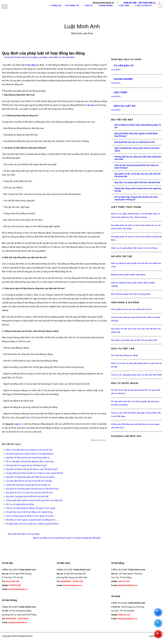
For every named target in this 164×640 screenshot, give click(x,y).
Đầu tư (89, 6)
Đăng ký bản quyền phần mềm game (128, 275)
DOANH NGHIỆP (123, 79)
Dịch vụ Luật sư (144, 6)
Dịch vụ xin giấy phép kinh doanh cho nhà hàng (134, 248)
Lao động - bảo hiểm (48, 57)
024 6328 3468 (145, 3)
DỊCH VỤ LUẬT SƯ (125, 106)
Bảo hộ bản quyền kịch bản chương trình (131, 294)
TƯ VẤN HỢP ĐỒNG (67, 57)
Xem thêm (115, 69)
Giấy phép (124, 6)
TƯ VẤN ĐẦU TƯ (124, 65)
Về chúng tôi (73, 6)
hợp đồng (31, 65)
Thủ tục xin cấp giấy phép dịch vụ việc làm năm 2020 (136, 375)
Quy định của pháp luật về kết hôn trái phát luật (137, 182)
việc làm (90, 105)
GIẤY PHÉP (120, 92)
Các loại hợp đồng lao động (124, 355)
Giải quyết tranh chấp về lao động (21, 57)
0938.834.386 (130, 3)
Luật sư (17, 424)
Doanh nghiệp (106, 6)
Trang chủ (56, 6)
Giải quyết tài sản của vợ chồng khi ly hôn (134, 142)
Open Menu (4, 6)
